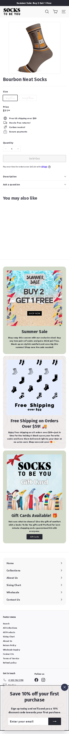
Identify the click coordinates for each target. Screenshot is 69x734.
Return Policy (9, 645)
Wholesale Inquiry (11, 649)
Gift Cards (34, 536)
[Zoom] (55, 68)
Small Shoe (29, 98)
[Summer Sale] (34, 298)
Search (6, 623)
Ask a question (11, 184)
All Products (9, 632)
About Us (7, 640)
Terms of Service (11, 658)
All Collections (10, 627)
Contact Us (8, 653)
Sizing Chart (9, 636)
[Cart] (55, 11)
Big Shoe (11, 98)
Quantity (8, 142)
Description (10, 176)
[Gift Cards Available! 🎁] (34, 482)
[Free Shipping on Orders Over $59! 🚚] (34, 387)
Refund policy (9, 662)
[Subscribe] (54, 721)
